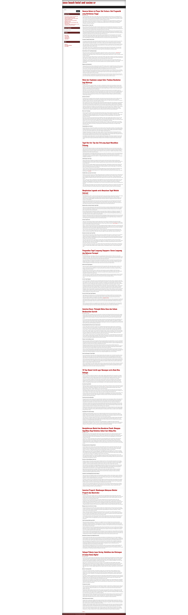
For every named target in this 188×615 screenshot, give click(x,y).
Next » (84, 611)
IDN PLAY (66, 44)
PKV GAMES (67, 46)
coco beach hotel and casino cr (79, 2)
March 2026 (66, 35)
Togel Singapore (115, 223)
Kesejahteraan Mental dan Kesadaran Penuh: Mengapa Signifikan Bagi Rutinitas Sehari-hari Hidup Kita (101, 429)
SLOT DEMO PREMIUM (68, 45)
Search (65, 9)
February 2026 (67, 36)
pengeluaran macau (106, 297)
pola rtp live (118, 52)
